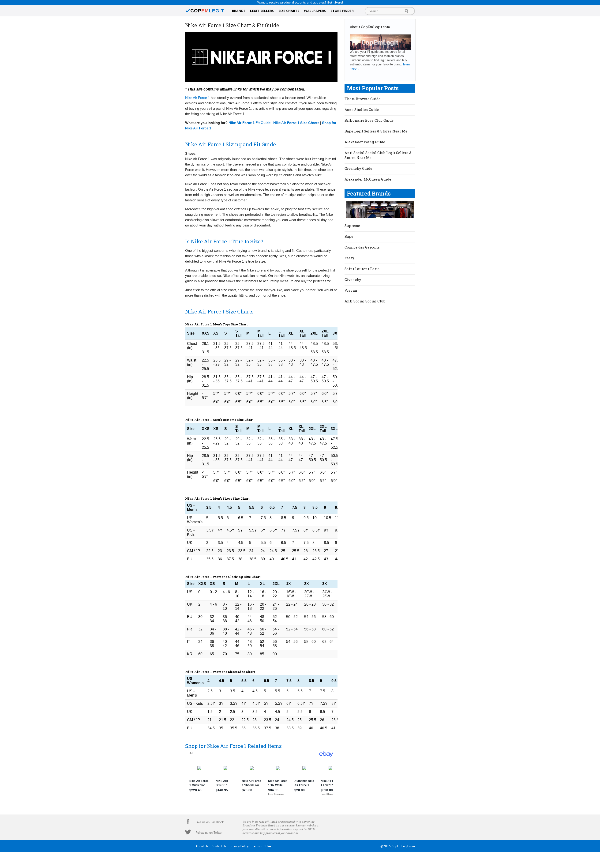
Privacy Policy (239, 846)
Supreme (352, 225)
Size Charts (288, 10)
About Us (202, 846)
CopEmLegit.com (403, 846)
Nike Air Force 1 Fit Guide (249, 123)
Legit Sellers (262, 10)
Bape (349, 236)
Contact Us (219, 846)
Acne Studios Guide (362, 109)
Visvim (351, 290)
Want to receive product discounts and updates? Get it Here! (300, 2)
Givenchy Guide (358, 168)
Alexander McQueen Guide (368, 179)
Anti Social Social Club (365, 301)
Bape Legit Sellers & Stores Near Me (376, 131)
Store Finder (342, 10)
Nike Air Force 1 (197, 98)
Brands (238, 10)
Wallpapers (315, 10)
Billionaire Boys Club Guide (369, 120)
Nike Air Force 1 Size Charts (296, 123)
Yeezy (349, 258)
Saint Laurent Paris (362, 268)
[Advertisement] (380, 381)
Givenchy (353, 279)
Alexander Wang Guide (365, 141)
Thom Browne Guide (362, 98)
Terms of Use (261, 846)
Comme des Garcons (362, 247)
